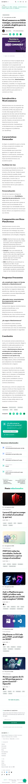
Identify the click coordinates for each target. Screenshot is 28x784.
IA (13, 691)
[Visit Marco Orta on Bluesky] (11, 772)
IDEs (8, 606)
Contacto (4, 755)
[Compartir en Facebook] (14, 34)
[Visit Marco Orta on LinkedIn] (6, 774)
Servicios (4, 746)
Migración (20, 523)
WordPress (20, 407)
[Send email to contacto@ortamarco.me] (2, 772)
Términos (14, 782)
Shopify (15, 409)
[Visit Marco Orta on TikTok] (2, 774)
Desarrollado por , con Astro (11, 738)
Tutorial (10, 693)
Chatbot (5, 693)
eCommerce (5, 409)
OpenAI (9, 691)
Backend (5, 525)
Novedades (20, 564)
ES (18, 1)
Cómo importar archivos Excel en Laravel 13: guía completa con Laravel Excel (20, 482)
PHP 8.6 (8, 564)
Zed (18, 606)
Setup (3, 763)
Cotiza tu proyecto (10, 434)
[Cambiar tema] (23, 1)
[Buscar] (15, 1)
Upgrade (10, 525)
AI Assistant (5, 608)
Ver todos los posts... (14, 699)
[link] (5, 604)
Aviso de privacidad (6, 782)
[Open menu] (25, 1)
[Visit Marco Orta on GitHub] (9, 774)
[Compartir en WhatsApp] (17, 34)
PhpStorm (13, 606)
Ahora (3, 761)
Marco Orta (8, 30)
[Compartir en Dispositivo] (10, 414)
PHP (11, 409)
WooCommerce (12, 407)
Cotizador (4, 753)
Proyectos (4, 748)
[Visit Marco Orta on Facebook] (6, 772)
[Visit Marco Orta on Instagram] (4, 772)
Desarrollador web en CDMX (8, 766)
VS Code (19, 646)
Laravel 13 (10, 523)
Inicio (3, 744)
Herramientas (20, 608)
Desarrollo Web (6, 14)
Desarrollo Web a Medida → (10, 431)
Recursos (4, 765)
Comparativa (12, 608)
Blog (4, 5)
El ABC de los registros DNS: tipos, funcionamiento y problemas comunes (7, 482)
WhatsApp (18, 691)
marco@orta (5, 1)
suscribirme (14, 722)
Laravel (4, 523)
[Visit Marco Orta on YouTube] (4, 774)
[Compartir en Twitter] (10, 34)
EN (20, 1)
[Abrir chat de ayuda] (24, 780)
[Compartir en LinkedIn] (21, 34)
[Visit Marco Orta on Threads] (9, 772)
